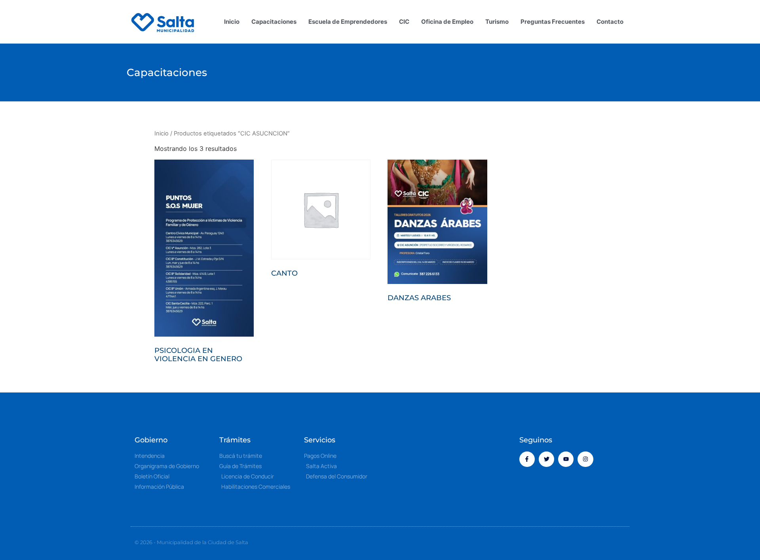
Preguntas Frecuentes (553, 21)
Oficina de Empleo (447, 21)
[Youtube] (566, 459)
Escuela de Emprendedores (347, 21)
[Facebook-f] (527, 459)
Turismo (497, 21)
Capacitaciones (273, 21)
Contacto (610, 21)
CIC (404, 21)
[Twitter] (546, 459)
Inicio (231, 21)
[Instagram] (585, 459)
